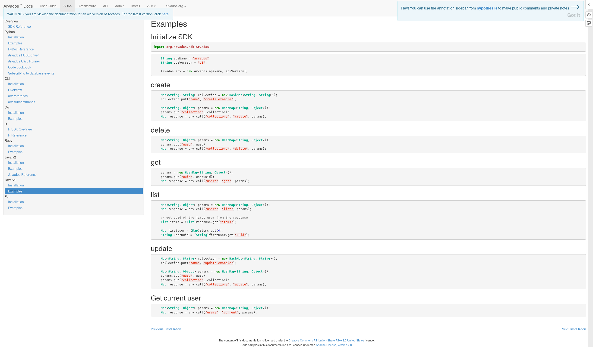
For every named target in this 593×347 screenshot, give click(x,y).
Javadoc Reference (22, 174)
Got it (573, 14)
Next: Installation (574, 329)
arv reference (18, 95)
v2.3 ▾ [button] (151, 5)
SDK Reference (19, 26)
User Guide (48, 5)
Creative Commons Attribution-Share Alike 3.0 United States (326, 340)
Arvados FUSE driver (23, 55)
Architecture (87, 5)
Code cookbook (19, 67)
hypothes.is (487, 8)
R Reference (17, 135)
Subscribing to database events (31, 73)
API (105, 5)
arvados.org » (176, 5)
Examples (15, 43)
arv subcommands (21, 101)
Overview (15, 89)
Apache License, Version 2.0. (334, 345)
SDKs (67, 5)
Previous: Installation (166, 329)
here (165, 14)
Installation (16, 37)
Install (135, 5)
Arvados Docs (18, 5)
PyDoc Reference (21, 49)
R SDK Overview (20, 129)
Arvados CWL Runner (24, 61)
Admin (119, 5)
